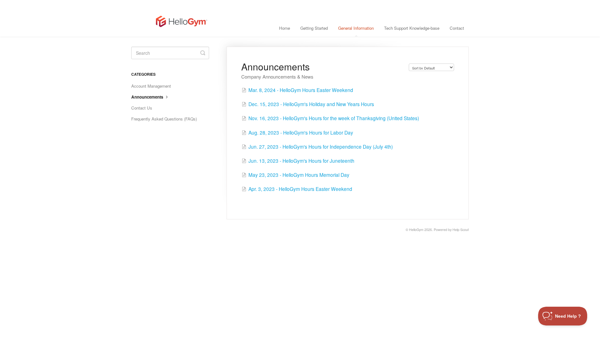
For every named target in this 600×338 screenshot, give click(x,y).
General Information (356, 28)
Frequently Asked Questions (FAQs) (164, 119)
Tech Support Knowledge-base (411, 28)
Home (284, 28)
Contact (457, 28)
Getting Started (314, 28)
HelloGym (416, 229)
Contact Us (141, 108)
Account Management (151, 86)
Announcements (147, 97)
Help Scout (460, 229)
